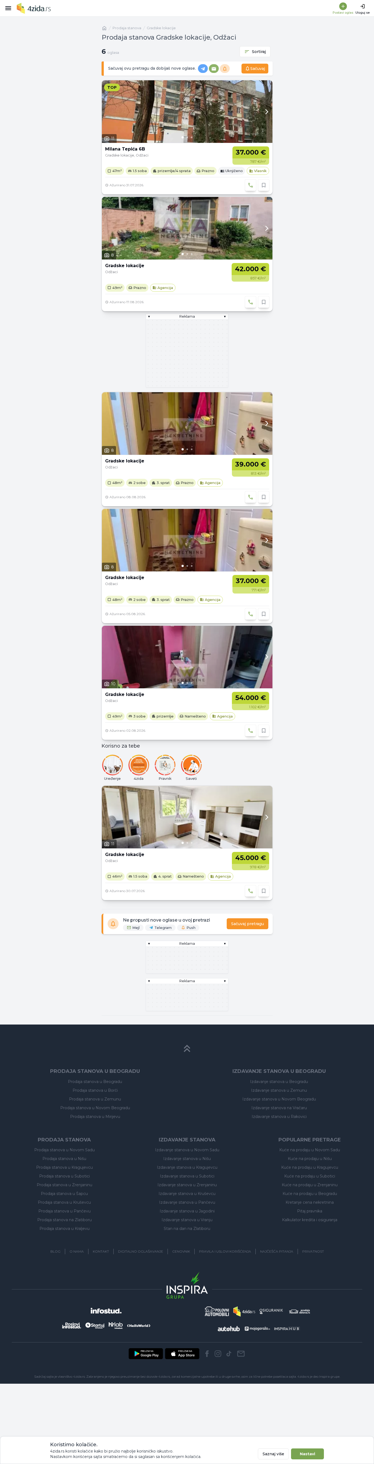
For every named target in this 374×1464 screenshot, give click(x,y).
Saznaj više (273, 1453)
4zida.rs (303, 1377)
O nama (77, 1251)
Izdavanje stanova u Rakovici (279, 1116)
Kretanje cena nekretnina (310, 1202)
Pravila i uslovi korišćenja (225, 1251)
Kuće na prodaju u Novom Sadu (309, 1149)
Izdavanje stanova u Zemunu (279, 1090)
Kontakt (101, 1251)
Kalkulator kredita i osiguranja (309, 1219)
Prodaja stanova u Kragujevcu (64, 1167)
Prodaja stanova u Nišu (64, 1158)
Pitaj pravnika (309, 1211)
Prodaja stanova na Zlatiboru (64, 1219)
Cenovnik (181, 1251)
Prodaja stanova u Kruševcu (64, 1202)
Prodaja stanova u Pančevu (64, 1211)
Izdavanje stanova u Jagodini (187, 1211)
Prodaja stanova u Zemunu (95, 1099)
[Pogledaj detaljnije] (187, 111)
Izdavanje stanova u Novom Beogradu (279, 1099)
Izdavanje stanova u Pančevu (187, 1202)
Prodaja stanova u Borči (95, 1090)
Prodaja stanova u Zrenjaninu (64, 1184)
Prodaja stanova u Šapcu (64, 1193)
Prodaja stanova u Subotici (64, 1176)
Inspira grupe (329, 1377)
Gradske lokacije (161, 28)
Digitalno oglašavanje (140, 1251)
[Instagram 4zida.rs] (218, 1353)
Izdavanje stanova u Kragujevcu (187, 1167)
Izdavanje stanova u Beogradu (279, 1081)
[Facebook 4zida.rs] (207, 1353)
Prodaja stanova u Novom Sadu (64, 1149)
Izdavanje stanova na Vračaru (279, 1107)
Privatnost (313, 1251)
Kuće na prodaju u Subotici (309, 1176)
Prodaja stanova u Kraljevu (64, 1228)
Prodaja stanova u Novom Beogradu (95, 1107)
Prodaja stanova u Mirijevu (95, 1116)
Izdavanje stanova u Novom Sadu (187, 1149)
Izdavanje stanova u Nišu (187, 1158)
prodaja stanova (127, 28)
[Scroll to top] (187, 1048)
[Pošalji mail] (241, 1353)
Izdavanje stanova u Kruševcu (187, 1193)
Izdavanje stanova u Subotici (187, 1176)
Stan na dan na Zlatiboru (187, 1228)
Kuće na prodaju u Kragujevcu (309, 1167)
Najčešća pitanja (276, 1251)
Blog (55, 1251)
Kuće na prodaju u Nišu (310, 1158)
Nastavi (307, 1453)
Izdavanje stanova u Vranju (187, 1219)
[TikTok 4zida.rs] (229, 1353)
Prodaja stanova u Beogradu (95, 1081)
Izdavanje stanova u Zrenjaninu (187, 1184)
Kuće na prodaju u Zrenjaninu (310, 1184)
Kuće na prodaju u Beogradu (310, 1193)
